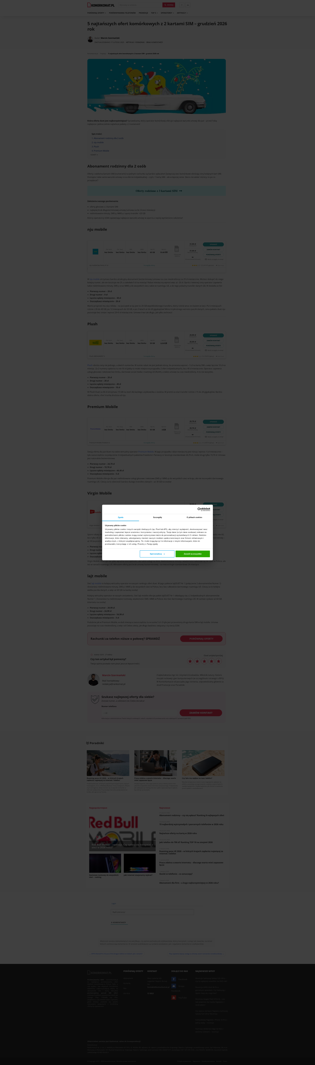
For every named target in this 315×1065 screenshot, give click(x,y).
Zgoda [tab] (120, 517)
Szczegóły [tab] (157, 517)
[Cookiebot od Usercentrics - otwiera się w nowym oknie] (199, 509)
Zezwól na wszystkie (193, 554)
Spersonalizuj (156, 554)
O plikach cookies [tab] (194, 517)
